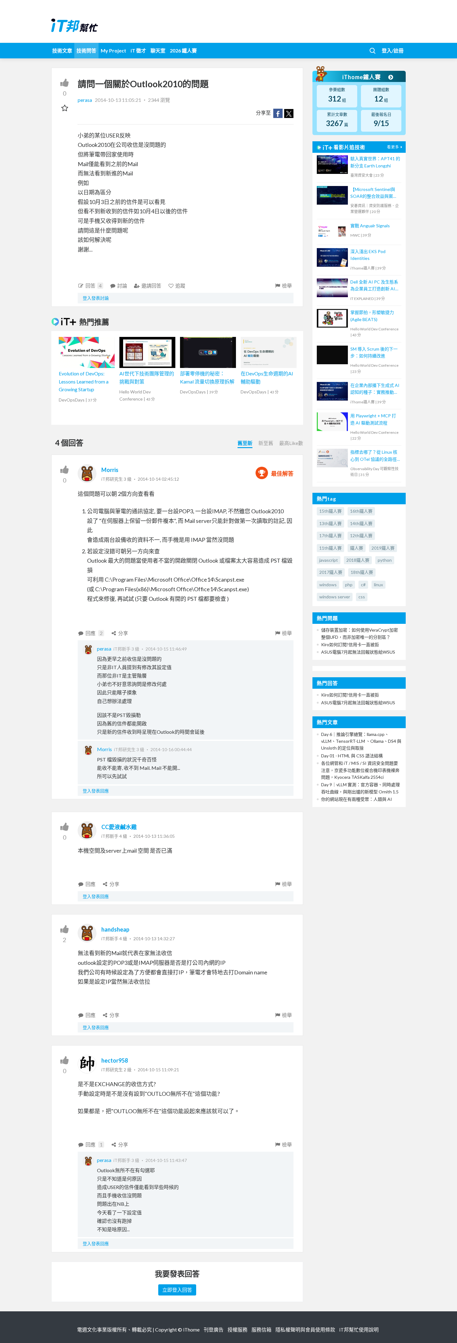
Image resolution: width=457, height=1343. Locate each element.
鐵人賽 (356, 548)
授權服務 (237, 1329)
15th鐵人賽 (330, 511)
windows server (334, 596)
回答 (93, 285)
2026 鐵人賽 (183, 50)
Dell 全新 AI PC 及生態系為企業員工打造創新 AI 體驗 (374, 286)
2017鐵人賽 (330, 572)
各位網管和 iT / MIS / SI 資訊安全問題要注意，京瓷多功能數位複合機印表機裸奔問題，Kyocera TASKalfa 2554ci (360, 770)
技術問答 (86, 50)
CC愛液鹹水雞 (119, 826)
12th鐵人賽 (361, 535)
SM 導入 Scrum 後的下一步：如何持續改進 (374, 352)
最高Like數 (291, 443)
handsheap (115, 929)
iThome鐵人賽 (362, 77)
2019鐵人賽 (383, 548)
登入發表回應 (96, 790)
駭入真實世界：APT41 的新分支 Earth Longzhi (375, 162)
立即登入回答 (177, 1290)
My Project (113, 50)
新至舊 (265, 443)
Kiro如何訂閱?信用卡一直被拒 (350, 644)
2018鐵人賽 (357, 560)
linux (378, 584)
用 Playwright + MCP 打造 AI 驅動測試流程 (373, 419)
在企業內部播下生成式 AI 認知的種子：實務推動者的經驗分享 (374, 389)
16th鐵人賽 (361, 511)
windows (328, 584)
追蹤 (180, 285)
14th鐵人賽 (361, 523)
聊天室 (157, 50)
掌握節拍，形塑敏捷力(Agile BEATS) (372, 316)
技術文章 (62, 50)
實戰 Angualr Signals (370, 225)
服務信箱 (261, 1329)
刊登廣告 (214, 1329)
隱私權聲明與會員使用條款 (305, 1329)
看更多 (393, 147)
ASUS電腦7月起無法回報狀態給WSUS (358, 652)
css (361, 596)
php (349, 584)
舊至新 (245, 443)
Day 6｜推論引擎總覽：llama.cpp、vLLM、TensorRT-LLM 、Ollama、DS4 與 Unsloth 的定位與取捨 (361, 741)
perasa (85, 100)
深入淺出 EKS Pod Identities (367, 255)
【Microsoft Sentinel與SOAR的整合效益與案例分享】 (373, 193)
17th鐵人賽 (330, 535)
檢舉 (287, 285)
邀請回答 (151, 285)
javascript (328, 560)
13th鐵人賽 (330, 523)
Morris (109, 469)
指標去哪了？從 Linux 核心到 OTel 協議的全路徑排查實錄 (373, 456)
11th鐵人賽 (330, 548)
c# (363, 584)
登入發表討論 (96, 298)
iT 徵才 (138, 50)
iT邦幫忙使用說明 (359, 1329)
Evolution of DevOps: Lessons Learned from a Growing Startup (83, 381)
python (385, 560)
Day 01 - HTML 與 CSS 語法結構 (352, 755)
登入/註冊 (393, 50)
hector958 (114, 1060)
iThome (191, 1329)
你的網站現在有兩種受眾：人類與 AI (356, 799)
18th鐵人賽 (362, 572)
